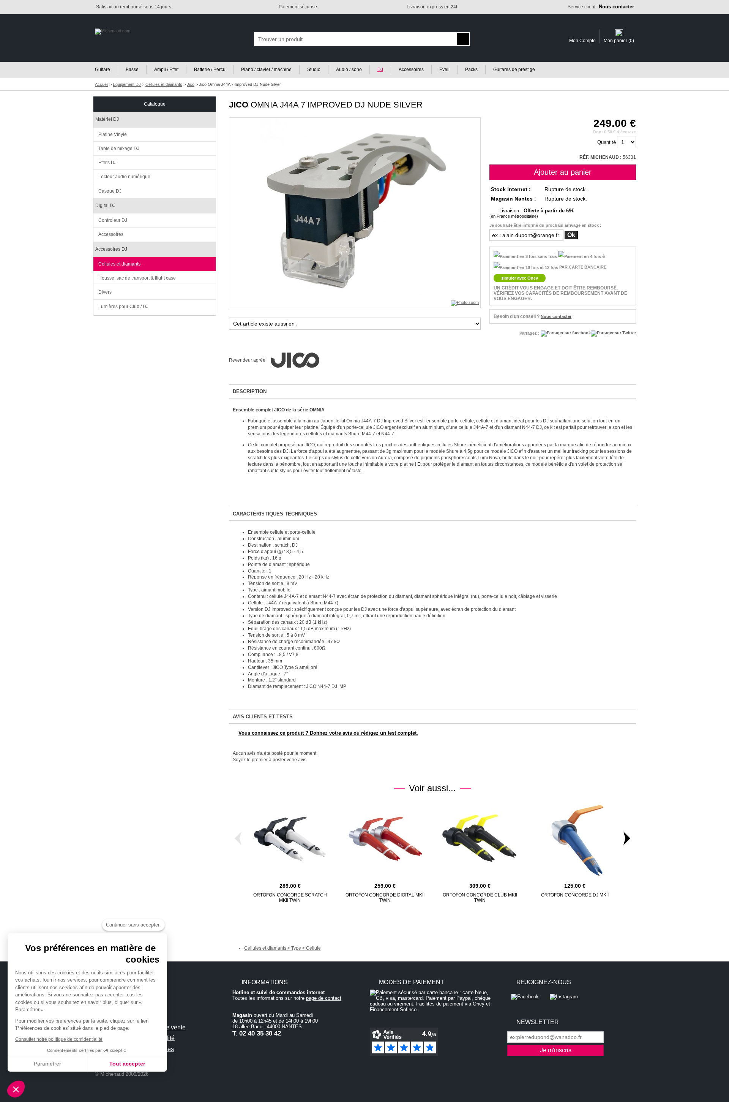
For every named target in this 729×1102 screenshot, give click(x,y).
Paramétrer (47, 1064)
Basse (132, 69)
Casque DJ (110, 191)
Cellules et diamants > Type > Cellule (282, 948)
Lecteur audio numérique (124, 176)
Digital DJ (105, 205)
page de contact (323, 998)
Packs (471, 69)
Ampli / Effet (166, 69)
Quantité (606, 142)
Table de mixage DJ (118, 148)
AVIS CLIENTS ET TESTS (263, 716)
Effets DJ (107, 162)
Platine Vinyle (112, 134)
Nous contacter (556, 316)
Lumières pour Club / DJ (123, 306)
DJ (380, 69)
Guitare (102, 69)
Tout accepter (127, 1064)
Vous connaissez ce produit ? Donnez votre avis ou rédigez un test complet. (328, 733)
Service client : (601, 6)
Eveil (444, 69)
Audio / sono (349, 69)
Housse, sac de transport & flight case (137, 278)
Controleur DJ (112, 220)
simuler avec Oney (519, 278)
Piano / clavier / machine (266, 69)
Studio (313, 69)
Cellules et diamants (119, 264)
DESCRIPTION (250, 391)
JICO (238, 104)
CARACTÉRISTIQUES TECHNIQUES (275, 514)
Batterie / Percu (210, 69)
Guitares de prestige (514, 69)
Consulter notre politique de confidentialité (59, 1039)
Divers (105, 292)
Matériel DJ (107, 119)
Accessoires (411, 69)
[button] (16, 1089)
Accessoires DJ (111, 249)
